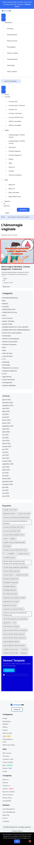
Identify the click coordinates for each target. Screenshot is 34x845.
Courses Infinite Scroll (16, 117)
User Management (9, 809)
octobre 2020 (7, 461)
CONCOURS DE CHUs (9, 312)
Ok (17, 841)
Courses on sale (8, 759)
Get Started (23, 209)
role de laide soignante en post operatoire (15, 619)
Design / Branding (8, 321)
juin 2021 (5, 449)
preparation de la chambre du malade (14, 597)
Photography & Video (7, 740)
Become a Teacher (9, 792)
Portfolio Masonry (15, 151)
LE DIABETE (10, 553)
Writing (5, 727)
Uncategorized (7, 382)
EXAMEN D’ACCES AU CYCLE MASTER (15, 327)
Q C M (4, 374)
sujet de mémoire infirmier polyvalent (13, 634)
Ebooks (5, 768)
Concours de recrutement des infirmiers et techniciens (15, 522)
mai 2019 (5, 490)
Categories (8, 22)
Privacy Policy (7, 798)
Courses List (13, 109)
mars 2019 (5, 496)
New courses (7, 753)
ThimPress (24, 649)
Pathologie (5, 362)
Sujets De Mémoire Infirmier (11, 641)
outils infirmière (7, 356)
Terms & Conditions (15, 175)
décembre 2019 (7, 481)
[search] (3, 81)
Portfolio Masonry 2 (15, 155)
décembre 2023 (7, 402)
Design (5, 718)
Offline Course (15, 121)
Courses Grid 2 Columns (17, 105)
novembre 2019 (7, 484)
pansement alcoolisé (22, 575)
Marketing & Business (7, 723)
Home (7, 94)
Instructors (12, 147)
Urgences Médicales (9, 385)
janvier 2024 (6, 399)
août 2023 (5, 408)
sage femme (6, 622)
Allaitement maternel (9, 513)
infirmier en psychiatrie (9, 341)
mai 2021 (5, 452)
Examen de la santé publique (11, 333)
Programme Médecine (9, 371)
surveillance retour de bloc (10, 649)
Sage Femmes (7, 377)
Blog (6, 180)
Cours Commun (7, 318)
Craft (4, 736)
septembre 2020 (7, 464)
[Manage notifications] (30, 841)
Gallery (11, 159)
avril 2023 (5, 417)
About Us (12, 167)
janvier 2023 (6, 423)
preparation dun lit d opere (11, 601)
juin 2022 (5, 435)
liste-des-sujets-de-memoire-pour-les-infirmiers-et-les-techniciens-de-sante (14, 562)
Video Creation (12, 71)
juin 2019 (5, 487)
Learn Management (9, 812)
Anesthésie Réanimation (10, 298)
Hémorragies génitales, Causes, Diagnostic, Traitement (15, 267)
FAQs (10, 163)
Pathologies (6, 365)
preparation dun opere (9, 605)
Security (5, 782)
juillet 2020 (6, 470)
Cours (5, 278)
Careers (5, 789)
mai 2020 (5, 476)
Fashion (5, 730)
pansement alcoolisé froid (10, 578)
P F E (4, 359)
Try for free (9, 670)
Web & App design (9, 745)
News (4, 350)
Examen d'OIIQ (7, 324)
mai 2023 (5, 414)
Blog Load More (14, 192)
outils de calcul (7, 353)
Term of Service (8, 795)
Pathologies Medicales (9, 590)
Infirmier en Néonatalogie (10, 339)
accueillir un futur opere (10, 509)
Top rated (6, 756)
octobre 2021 (6, 446)
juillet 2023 (6, 411)
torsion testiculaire (8, 379)
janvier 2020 (6, 478)
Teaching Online (12, 59)
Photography (11, 47)
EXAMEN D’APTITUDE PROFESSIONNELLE (16, 330)
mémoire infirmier (8, 575)
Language (6, 821)
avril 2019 (5, 493)
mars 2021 (5, 458)
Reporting (6, 815)
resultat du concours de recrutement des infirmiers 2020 (15, 614)
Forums (5, 818)
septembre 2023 (7, 405)
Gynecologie (6, 336)
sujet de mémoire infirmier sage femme (14, 637)
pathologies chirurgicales (10, 582)
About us (6, 779)
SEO (14, 622)
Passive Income (12, 41)
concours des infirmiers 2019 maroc (13, 527)
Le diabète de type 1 (23, 553)
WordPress (24, 653)
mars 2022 (6, 440)
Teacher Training (12, 53)
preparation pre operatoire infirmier (13, 609)
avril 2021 (5, 455)
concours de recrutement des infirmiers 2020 (16, 517)
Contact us (6, 785)
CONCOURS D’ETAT (9, 309)
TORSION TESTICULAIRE (10, 653)
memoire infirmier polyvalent (11, 571)
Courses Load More (15, 113)
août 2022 (5, 429)
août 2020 (5, 467)
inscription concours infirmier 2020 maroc (15, 550)
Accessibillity (7, 801)
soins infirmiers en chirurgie (11, 626)
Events (5, 771)
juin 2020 (5, 473)
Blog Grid (12, 184)
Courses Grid (13, 101)
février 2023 (6, 420)
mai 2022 (5, 438)
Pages (7, 130)
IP (3, 553)
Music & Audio (7, 733)
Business (5, 303)
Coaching (10, 28)
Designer (12, 538)
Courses (7, 97)
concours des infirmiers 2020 (11, 531)
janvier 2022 (6, 443)
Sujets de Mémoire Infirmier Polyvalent (14, 645)
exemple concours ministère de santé (14, 542)
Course (5, 538)
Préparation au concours (10, 368)
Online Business (12, 34)
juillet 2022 (6, 432)
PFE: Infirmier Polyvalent (10, 594)
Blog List (11, 188)
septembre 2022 (7, 426)
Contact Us (17, 709)
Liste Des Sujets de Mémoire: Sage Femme (15, 567)
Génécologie (6, 546)
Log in (7, 213)
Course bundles (8, 762)
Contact (11, 171)
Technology (11, 65)
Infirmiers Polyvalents (9, 344)
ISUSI (4, 347)
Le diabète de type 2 (9, 557)
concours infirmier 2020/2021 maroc (13, 534)
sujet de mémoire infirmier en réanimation (15, 630)
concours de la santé (24, 513)
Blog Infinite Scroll (15, 196)
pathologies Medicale (9, 586)
